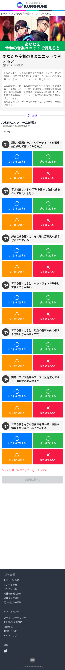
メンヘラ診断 (10, 584)
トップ (4, 13)
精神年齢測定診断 (12, 593)
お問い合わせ (10, 630)
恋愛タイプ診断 (11, 597)
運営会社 (8, 626)
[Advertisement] (32, 526)
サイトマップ (10, 635)
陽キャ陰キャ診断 (12, 602)
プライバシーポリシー (15, 617)
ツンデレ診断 (10, 589)
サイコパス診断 (11, 580)
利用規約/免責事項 (13, 622)
